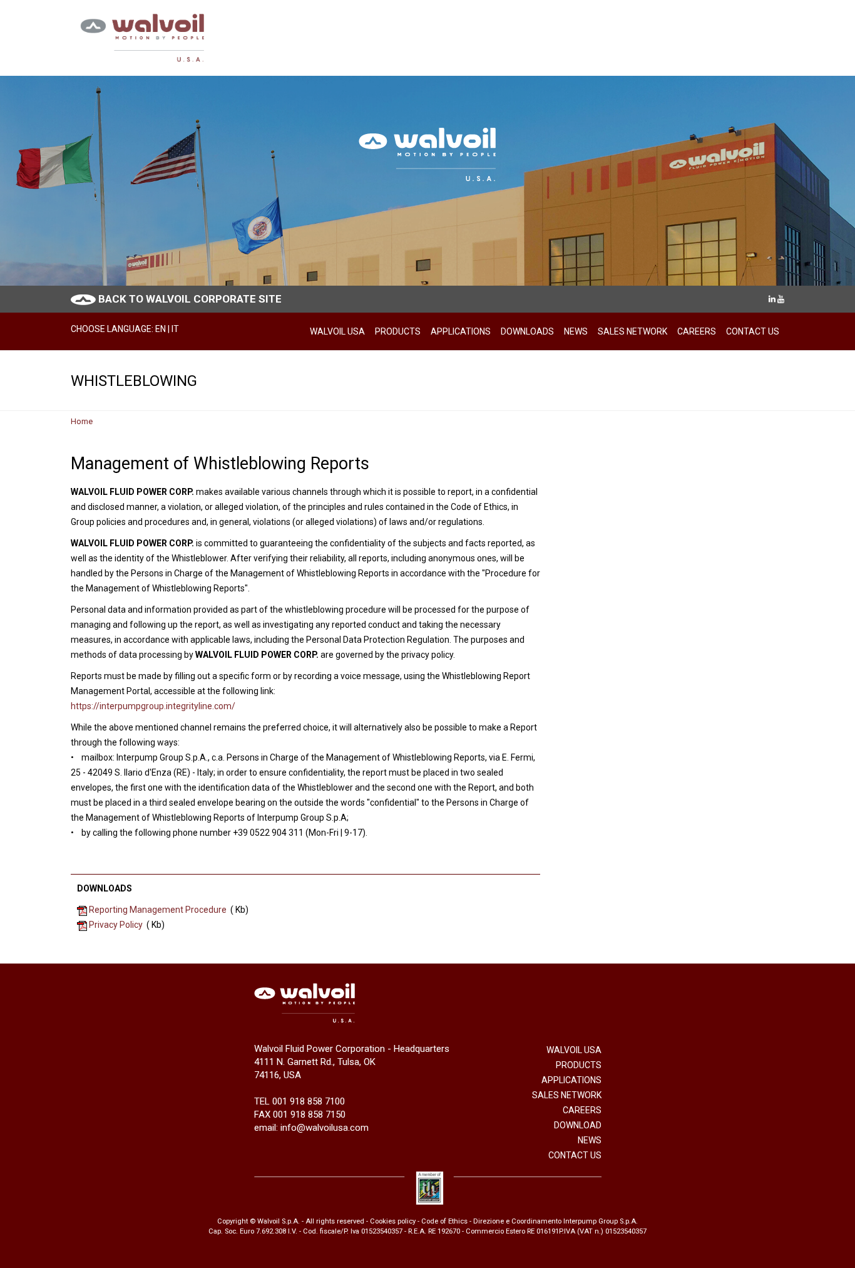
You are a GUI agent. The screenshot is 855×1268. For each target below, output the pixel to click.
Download (578, 1125)
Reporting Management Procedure (158, 910)
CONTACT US (752, 331)
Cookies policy (393, 1221)
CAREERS (696, 331)
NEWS (576, 331)
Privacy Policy (116, 925)
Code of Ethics (444, 1221)
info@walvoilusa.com (324, 1127)
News (590, 1140)
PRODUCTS (398, 331)
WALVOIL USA (337, 331)
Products (579, 1065)
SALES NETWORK (632, 331)
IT (175, 329)
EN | (163, 329)
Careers (582, 1110)
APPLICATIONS (461, 331)
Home (82, 421)
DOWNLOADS (527, 331)
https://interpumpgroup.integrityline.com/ (153, 706)
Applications (571, 1080)
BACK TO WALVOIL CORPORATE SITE (190, 299)
